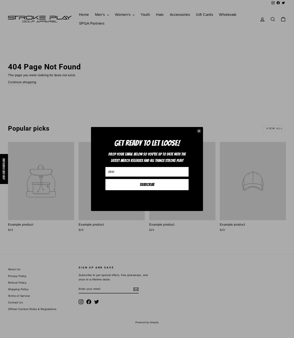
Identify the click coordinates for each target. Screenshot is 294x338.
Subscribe (147, 184)
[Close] (199, 131)
